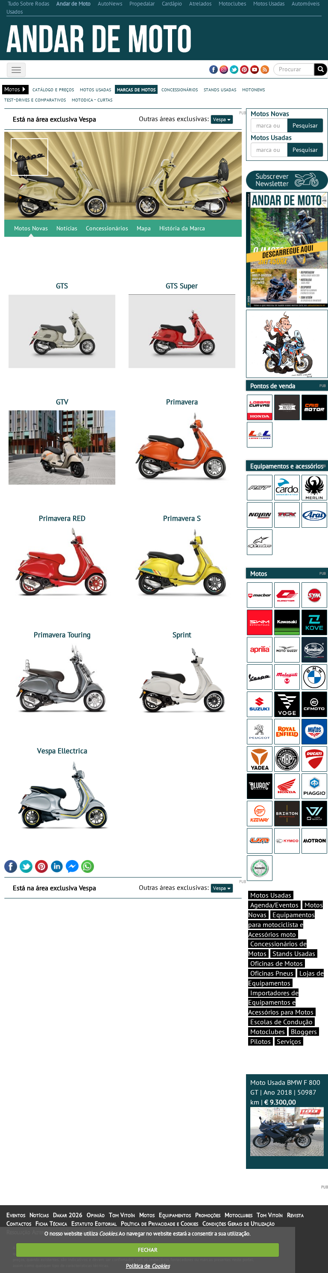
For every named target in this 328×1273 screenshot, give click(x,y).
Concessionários (107, 228)
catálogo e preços (53, 89)
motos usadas (95, 89)
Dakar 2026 (67, 1215)
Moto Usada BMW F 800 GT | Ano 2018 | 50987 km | (285, 1092)
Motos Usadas (270, 895)
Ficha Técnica (51, 1223)
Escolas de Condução (281, 1021)
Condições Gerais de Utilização (238, 1223)
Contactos (18, 1223)
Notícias (66, 228)
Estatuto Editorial (94, 1223)
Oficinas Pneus (271, 973)
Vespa (220, 119)
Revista (295, 1215)
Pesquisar (305, 125)
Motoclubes (267, 1031)
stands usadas (220, 89)
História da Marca (182, 228)
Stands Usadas (293, 953)
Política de (148, 1266)
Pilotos (260, 1041)
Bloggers (304, 1031)
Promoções (207, 1215)
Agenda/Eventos (274, 905)
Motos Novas (31, 228)
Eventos (15, 1215)
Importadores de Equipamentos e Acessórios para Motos (280, 1002)
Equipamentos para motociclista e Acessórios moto (281, 924)
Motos (147, 1215)
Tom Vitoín (122, 1215)
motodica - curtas (92, 99)
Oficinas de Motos (276, 963)
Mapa (144, 228)
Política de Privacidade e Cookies (159, 1223)
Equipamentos (175, 1215)
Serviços (289, 1041)
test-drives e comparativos (35, 99)
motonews (253, 89)
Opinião (96, 1215)
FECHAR (148, 1249)
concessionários (179, 89)
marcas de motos (136, 89)
